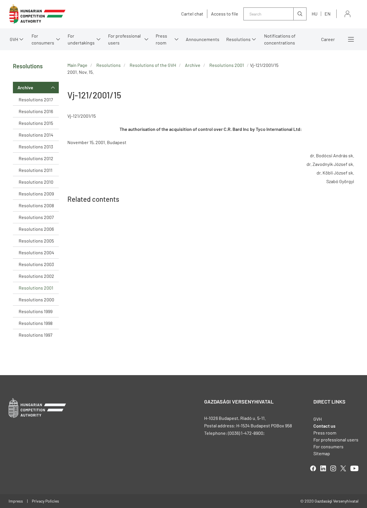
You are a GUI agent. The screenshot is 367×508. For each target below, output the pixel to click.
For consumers (328, 446)
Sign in (347, 13)
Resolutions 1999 (35, 311)
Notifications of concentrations (280, 39)
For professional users (124, 39)
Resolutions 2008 (36, 205)
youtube (354, 468)
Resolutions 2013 (36, 146)
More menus (350, 39)
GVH (14, 39)
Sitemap (321, 453)
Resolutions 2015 (36, 123)
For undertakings (81, 39)
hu (314, 13)
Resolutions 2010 (36, 182)
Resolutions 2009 (36, 193)
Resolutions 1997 (35, 335)
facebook (313, 468)
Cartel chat (192, 13)
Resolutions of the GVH (153, 65)
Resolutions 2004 (36, 252)
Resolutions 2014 (36, 134)
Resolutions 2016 (36, 111)
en (328, 13)
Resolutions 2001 (36, 287)
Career (328, 39)
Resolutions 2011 (35, 170)
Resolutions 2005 (36, 240)
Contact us (324, 425)
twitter (343, 468)
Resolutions (238, 39)
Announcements (202, 39)
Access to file (224, 13)
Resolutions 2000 (36, 299)
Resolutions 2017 (36, 99)
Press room (161, 39)
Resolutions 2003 (36, 264)
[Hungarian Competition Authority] (37, 13)
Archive (25, 87)
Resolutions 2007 (36, 217)
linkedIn (323, 468)
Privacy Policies (45, 501)
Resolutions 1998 (35, 323)
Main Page (77, 65)
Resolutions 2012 (36, 158)
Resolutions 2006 (36, 229)
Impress (16, 501)
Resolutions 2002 (36, 276)
